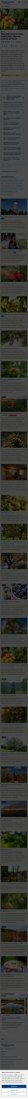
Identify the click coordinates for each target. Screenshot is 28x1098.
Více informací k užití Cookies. (14, 1082)
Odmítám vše (14, 1090)
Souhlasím (14, 1086)
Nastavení (14, 1094)
